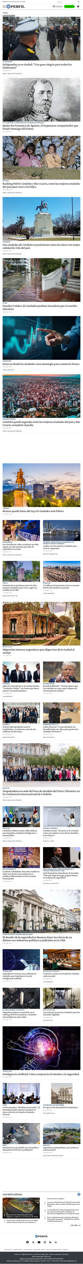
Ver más (74, 1225)
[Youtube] (39, 1242)
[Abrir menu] (4, 6)
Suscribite (69, 6)
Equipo (43, 1249)
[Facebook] (27, 1242)
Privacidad (36, 1249)
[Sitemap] (56, 1242)
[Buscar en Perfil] (78, 2)
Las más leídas (12, 1194)
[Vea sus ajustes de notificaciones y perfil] (78, 6)
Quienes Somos (18, 1249)
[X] (33, 1242)
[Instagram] (45, 1242)
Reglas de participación (53, 1249)
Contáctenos (28, 1249)
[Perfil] (41, 1237)
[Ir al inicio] (15, 6)
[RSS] (50, 1242)
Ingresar (59, 6)
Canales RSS (8, 1249)
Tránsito (65, 1249)
